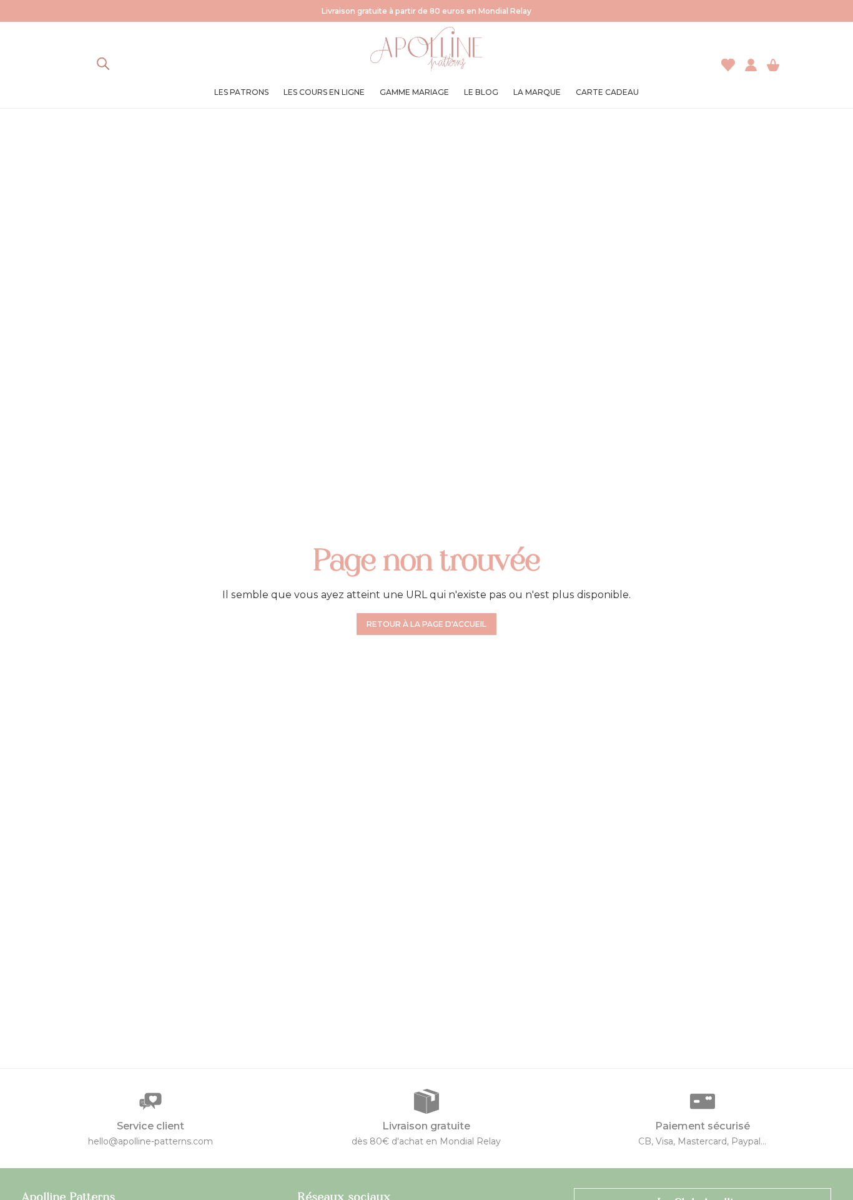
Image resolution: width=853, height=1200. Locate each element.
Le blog (481, 92)
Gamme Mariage (414, 92)
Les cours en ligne (324, 92)
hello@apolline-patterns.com (150, 1141)
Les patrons (241, 92)
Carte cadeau (607, 92)
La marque (537, 92)
